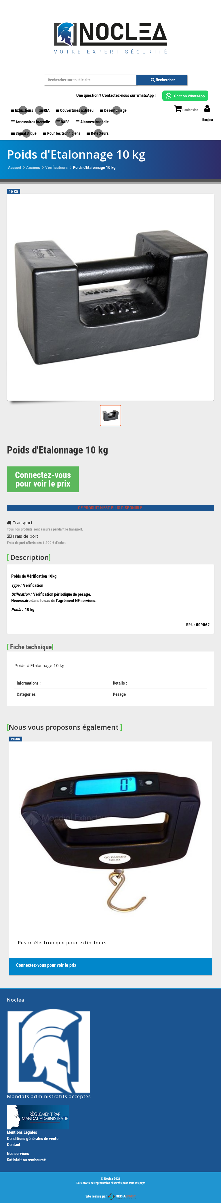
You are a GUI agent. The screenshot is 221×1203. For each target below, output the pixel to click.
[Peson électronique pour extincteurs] (110, 858)
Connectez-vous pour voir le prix (43, 479)
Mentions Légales (22, 1132)
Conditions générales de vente (32, 1138)
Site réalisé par (96, 1196)
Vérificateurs (56, 167)
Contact (13, 1144)
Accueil (14, 167)
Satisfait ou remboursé (26, 1159)
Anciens (33, 167)
